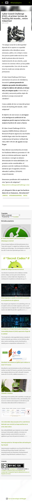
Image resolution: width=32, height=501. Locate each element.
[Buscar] (30, 3)
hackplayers (13, 469)
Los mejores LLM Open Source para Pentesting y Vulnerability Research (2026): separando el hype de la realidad (15, 331)
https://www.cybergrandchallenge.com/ (15, 185)
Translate (16, 217)
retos (25, 195)
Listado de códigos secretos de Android (12, 269)
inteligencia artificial (15, 195)
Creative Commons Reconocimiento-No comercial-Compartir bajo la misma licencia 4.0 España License (15, 472)
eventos (5, 195)
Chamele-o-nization (7, 393)
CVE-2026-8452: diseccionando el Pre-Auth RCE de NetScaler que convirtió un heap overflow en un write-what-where (15, 424)
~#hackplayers (16, 3)
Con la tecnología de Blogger (17, 498)
